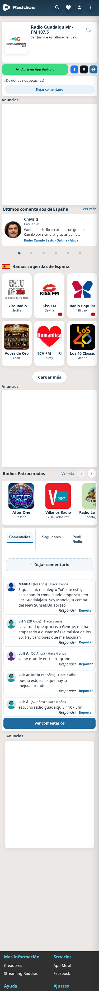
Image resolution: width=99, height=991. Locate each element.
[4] (56, 253)
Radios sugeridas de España (41, 266)
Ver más (89, 209)
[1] (19, 253)
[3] (43, 253)
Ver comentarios (50, 723)
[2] (31, 253)
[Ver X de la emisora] (84, 69)
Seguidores (51, 537)
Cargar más (49, 377)
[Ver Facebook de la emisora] (74, 69)
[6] (80, 253)
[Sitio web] (93, 69)
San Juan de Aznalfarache (49, 37)
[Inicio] (19, 7)
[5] (68, 253)
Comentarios (19, 537)
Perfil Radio (77, 539)
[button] (57, 7)
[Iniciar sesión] (79, 7)
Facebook (62, 973)
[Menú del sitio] (90, 7)
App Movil (62, 965)
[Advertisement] (49, 153)
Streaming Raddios (21, 973)
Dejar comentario (49, 89)
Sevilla (75, 37)
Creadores (13, 965)
